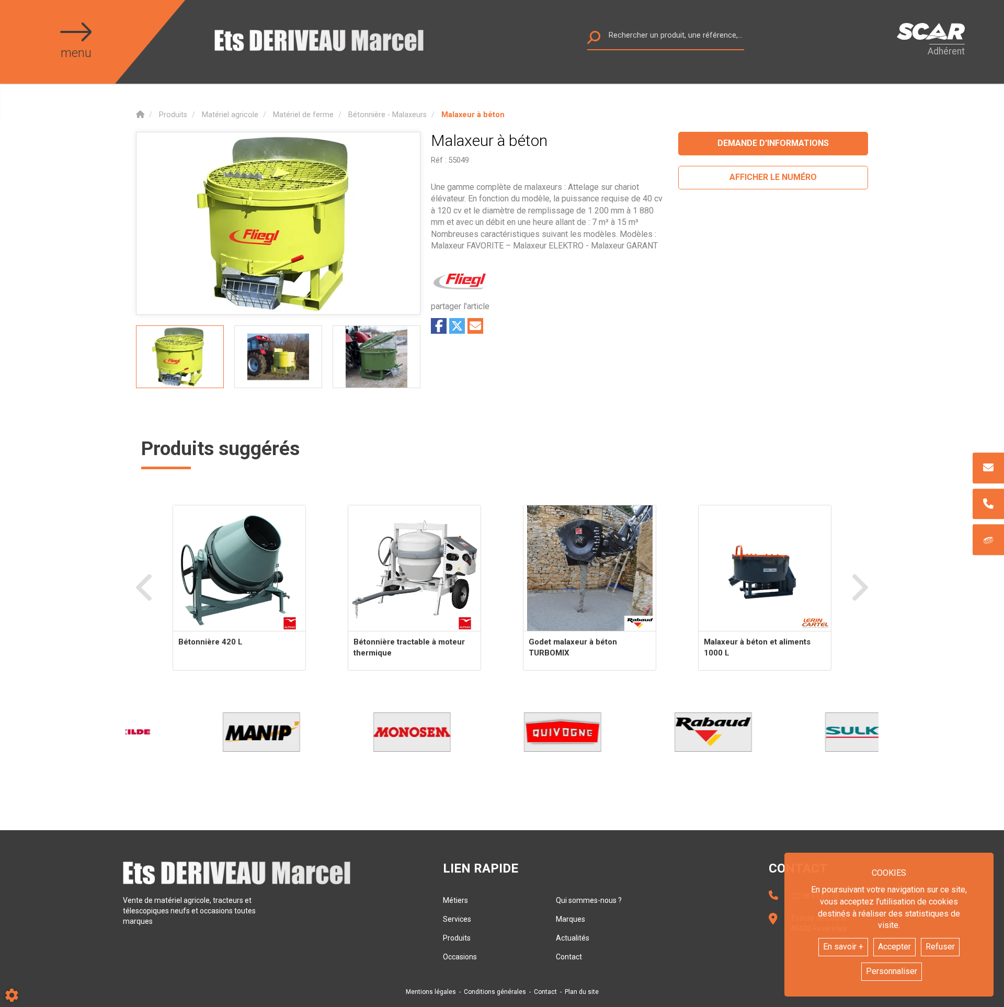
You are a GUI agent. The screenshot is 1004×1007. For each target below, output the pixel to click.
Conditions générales (495, 991)
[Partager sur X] (457, 326)
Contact (569, 957)
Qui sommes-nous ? (589, 900)
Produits (457, 938)
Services (457, 919)
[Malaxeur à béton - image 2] (278, 356)
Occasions (460, 957)
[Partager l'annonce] (475, 326)
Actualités (572, 938)
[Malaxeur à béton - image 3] (376, 356)
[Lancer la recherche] (593, 40)
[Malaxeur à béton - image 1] (180, 356)
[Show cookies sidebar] (11, 995)
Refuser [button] (940, 947)
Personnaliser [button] (891, 971)
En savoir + (843, 947)
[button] (473, 114)
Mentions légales (431, 991)
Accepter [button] (894, 947)
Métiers (455, 900)
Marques (570, 919)
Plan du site (582, 991)
